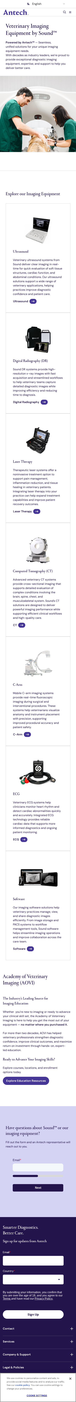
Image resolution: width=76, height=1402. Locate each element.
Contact (8, 1328)
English (36, 4)
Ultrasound (20, 301)
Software (19, 949)
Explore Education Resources (26, 1081)
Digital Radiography (26, 402)
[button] (70, 12)
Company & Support (17, 1354)
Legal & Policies (13, 1367)
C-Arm (17, 734)
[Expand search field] (65, 12)
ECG (16, 839)
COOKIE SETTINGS (37, 1395)
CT (15, 625)
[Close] (70, 1379)
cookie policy (22, 1385)
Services (8, 1341)
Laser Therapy (22, 511)
